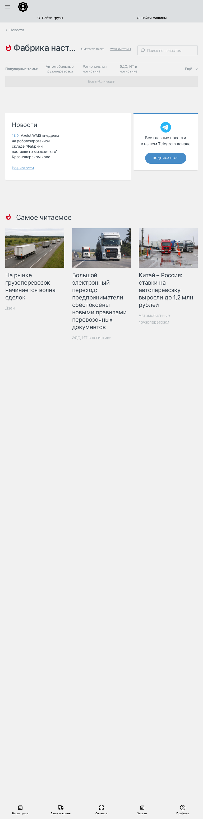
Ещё (188, 69)
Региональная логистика (95, 68)
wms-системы (120, 49)
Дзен (10, 308)
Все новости (23, 168)
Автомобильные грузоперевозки (60, 68)
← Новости (14, 30)
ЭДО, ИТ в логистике (128, 68)
